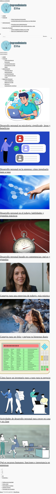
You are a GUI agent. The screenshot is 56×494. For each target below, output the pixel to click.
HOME (4, 16)
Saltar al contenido (5, 0)
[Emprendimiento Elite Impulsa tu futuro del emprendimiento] (13, 13)
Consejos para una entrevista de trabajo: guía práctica (25, 295)
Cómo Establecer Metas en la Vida (20, 29)
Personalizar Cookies (7, 485)
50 (3, 476)
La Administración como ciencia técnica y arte (23, 26)
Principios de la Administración (19, 24)
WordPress (16, 492)
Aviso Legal (5, 484)
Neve (1, 492)
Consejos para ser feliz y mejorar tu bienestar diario (24, 336)
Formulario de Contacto (8, 489)
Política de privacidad (7, 482)
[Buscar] (0, 34)
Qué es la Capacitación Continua (19, 31)
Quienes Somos (6, 487)
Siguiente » (5, 477)
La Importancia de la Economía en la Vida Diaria (23, 21)
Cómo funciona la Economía (18, 19)
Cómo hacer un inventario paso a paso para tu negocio (25, 377)
